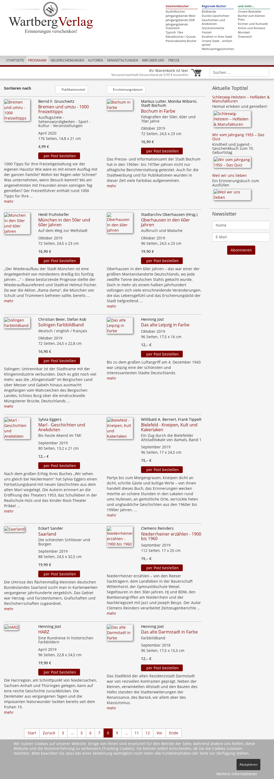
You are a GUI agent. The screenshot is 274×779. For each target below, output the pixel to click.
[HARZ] (11, 628)
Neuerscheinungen (67, 60)
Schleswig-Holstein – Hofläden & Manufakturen (241, 99)
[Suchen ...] (263, 72)
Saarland (47, 534)
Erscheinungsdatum (127, 89)
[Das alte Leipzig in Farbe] (120, 327)
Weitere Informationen (236, 773)
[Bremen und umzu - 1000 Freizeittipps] (17, 111)
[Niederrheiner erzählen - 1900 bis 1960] (120, 538)
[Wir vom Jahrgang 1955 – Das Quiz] (232, 164)
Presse (174, 60)
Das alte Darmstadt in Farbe (169, 632)
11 (137, 732)
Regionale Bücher (214, 6)
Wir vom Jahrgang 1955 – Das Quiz (238, 136)
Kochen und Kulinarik (253, 24)
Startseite (15, 60)
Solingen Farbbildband (61, 325)
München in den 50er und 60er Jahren (64, 222)
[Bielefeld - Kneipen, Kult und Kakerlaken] (120, 429)
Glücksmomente (213, 28)
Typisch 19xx (174, 32)
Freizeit (207, 32)
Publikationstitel (73, 89)
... (72, 732)
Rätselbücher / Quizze (181, 37)
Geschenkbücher (177, 6)
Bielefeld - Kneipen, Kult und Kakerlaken (169, 427)
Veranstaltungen (122, 60)
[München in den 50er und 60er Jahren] (17, 224)
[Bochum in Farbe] (120, 106)
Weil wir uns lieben (229, 175)
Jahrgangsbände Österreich (177, 26)
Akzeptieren (248, 764)
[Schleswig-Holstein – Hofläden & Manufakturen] (232, 120)
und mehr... (246, 6)
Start (32, 732)
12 (148, 732)
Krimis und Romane (251, 28)
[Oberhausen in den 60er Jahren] (120, 224)
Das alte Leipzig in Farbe (165, 325)
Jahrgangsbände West (180, 16)
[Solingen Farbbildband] (17, 324)
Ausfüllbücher (175, 11)
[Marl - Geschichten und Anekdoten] (17, 429)
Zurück (49, 732)
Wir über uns (153, 60)
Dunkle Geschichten (215, 16)
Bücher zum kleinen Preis (251, 17)
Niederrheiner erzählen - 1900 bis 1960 (171, 536)
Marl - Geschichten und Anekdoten (61, 427)
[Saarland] (14, 530)
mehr (9, 201)
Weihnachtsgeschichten (218, 49)
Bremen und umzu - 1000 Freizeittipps (63, 109)
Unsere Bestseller (249, 11)
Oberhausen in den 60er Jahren (165, 222)
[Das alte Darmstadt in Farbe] (120, 634)
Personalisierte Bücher (181, 41)
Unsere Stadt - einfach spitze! (217, 43)
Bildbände (209, 11)
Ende (173, 732)
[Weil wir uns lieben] (232, 196)
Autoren (95, 60)
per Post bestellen (59, 155)
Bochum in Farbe (158, 111)
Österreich (245, 37)
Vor (159, 732)
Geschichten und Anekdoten (213, 22)
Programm (37, 60)
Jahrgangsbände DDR (180, 20)
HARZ (43, 632)
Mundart (244, 32)
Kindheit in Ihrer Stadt (217, 37)
